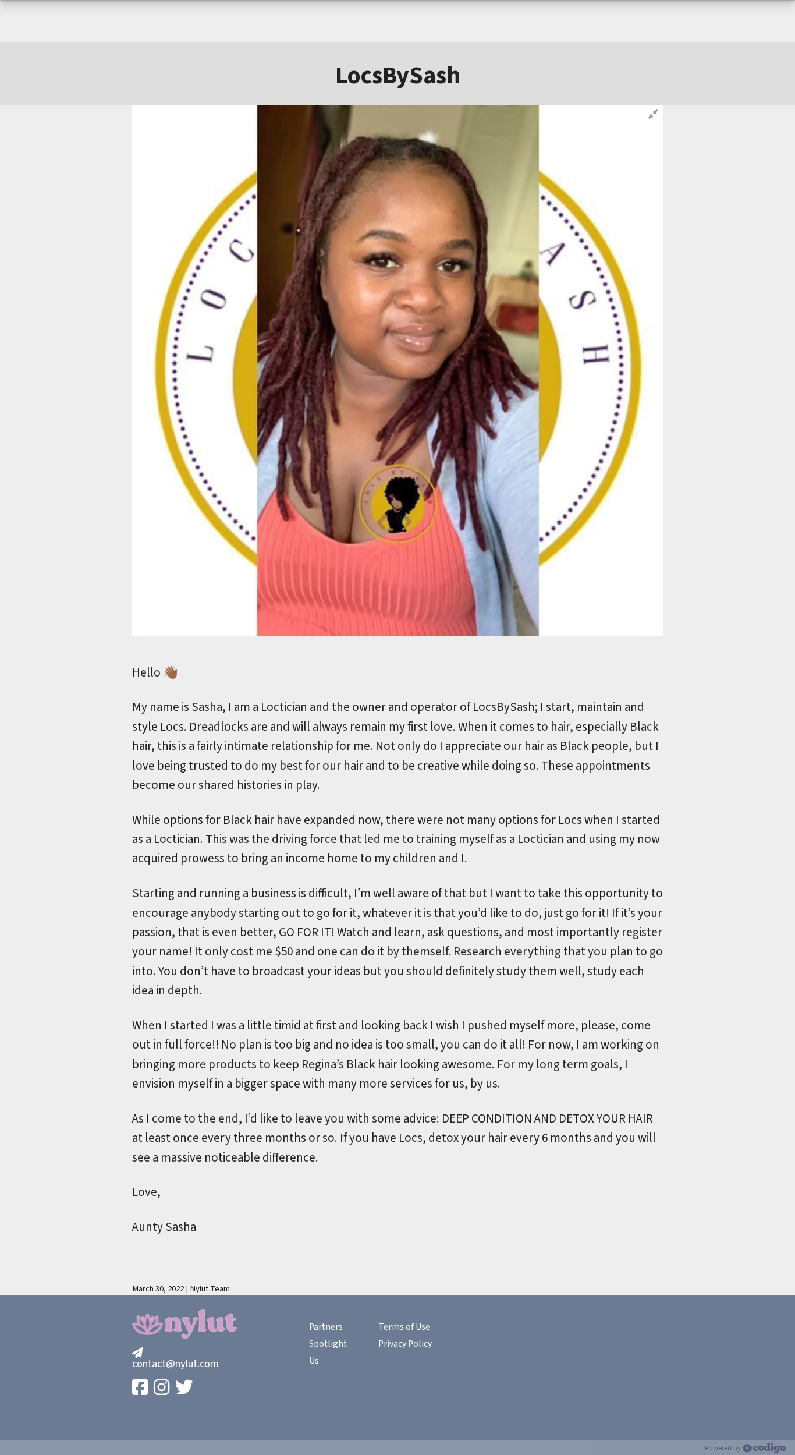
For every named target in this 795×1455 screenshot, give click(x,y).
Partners (326, 1327)
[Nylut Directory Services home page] (184, 1324)
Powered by (724, 1448)
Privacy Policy (405, 1343)
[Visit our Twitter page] (185, 1388)
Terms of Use (404, 1327)
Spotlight (328, 1343)
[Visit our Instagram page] (163, 1388)
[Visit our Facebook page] (141, 1388)
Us (314, 1360)
